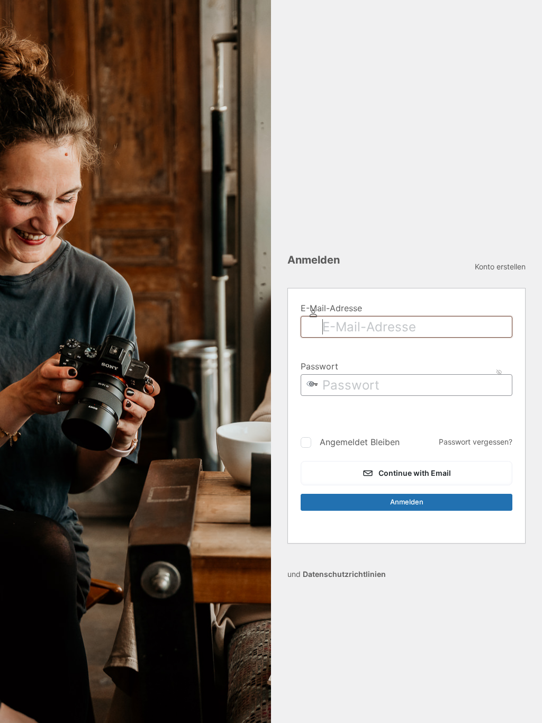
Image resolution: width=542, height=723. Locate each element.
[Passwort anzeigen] (309, 415)
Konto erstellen (500, 266)
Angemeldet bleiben (360, 442)
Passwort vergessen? (475, 441)
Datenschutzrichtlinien (344, 574)
